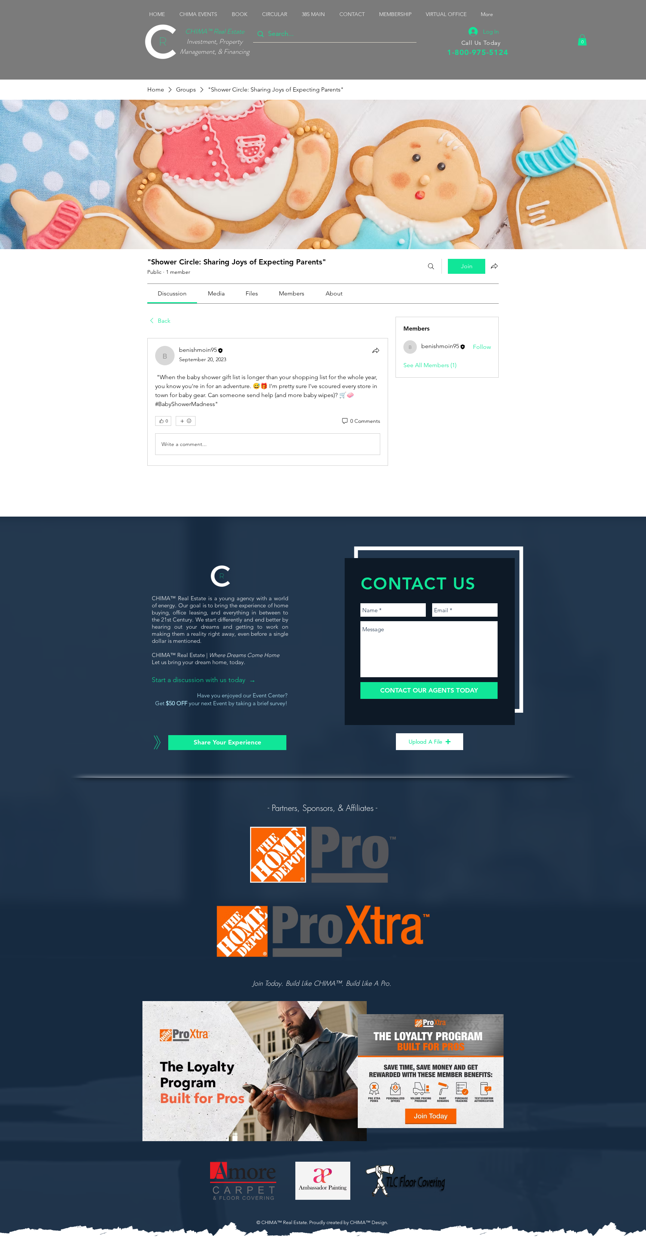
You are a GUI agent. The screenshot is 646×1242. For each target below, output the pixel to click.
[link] (172, 293)
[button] (200, 14)
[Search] (431, 266)
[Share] (375, 350)
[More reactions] (186, 421)
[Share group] (494, 265)
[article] (267, 402)
